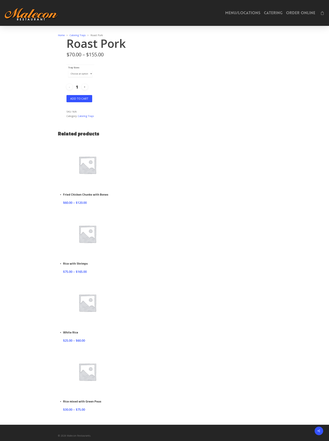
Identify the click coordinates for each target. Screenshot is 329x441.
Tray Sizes (73, 67)
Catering (273, 13)
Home (61, 35)
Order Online (300, 13)
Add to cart (79, 99)
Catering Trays (78, 35)
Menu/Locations (242, 13)
